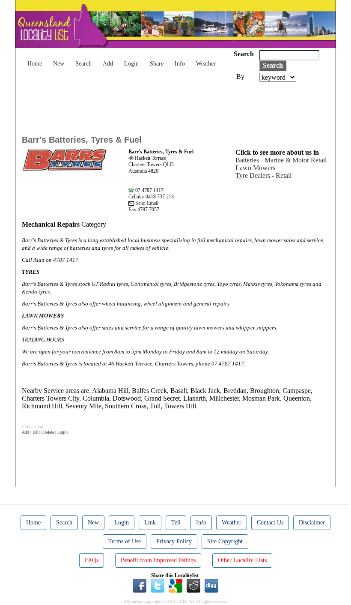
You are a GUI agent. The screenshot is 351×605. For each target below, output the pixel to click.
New (58, 63)
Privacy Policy (174, 541)
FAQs (91, 560)
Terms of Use (124, 541)
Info (180, 63)
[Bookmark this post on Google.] (175, 585)
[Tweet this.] (158, 585)
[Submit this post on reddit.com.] (193, 585)
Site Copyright (225, 541)
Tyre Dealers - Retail (263, 175)
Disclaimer (312, 522)
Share (157, 63)
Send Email (146, 203)
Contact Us (270, 522)
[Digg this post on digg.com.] (211, 585)
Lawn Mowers (255, 167)
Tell (176, 522)
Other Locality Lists (242, 560)
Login (131, 63)
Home (34, 63)
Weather (206, 63)
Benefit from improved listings (158, 560)
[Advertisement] (177, 105)
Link (150, 522)
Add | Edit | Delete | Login (45, 432)
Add (108, 63)
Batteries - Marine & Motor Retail (281, 160)
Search (83, 63)
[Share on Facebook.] (140, 585)
